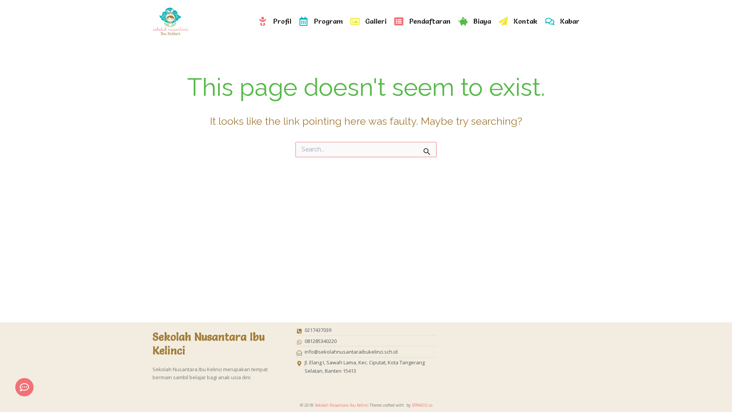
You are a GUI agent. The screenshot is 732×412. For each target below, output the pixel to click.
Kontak (526, 21)
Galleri (376, 21)
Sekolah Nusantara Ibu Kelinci (342, 405)
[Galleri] (355, 21)
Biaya (482, 21)
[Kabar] (549, 21)
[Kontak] (503, 21)
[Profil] (262, 21)
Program (328, 21)
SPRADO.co (422, 405)
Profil (282, 21)
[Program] (303, 21)
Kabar (570, 21)
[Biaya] (462, 21)
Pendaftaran (430, 21)
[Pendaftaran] (398, 21)
